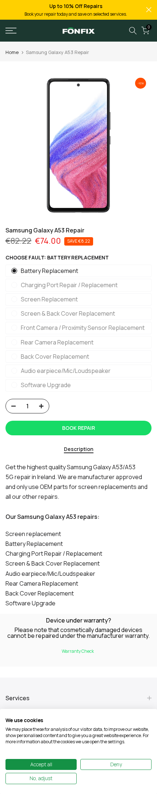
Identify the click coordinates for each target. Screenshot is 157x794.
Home (12, 52)
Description (78, 449)
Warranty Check (78, 651)
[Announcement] (75, 10)
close (149, 9)
